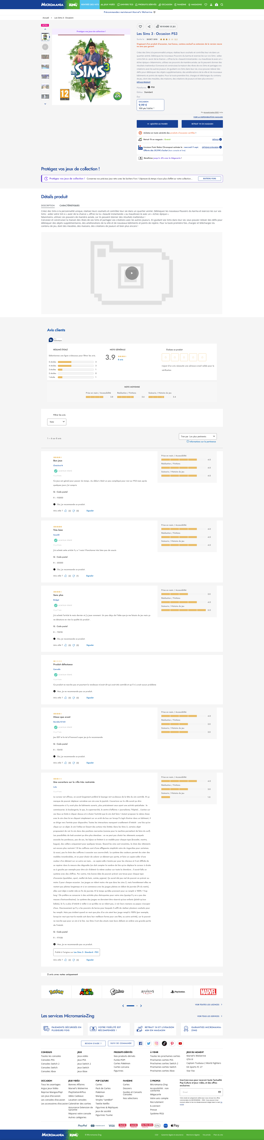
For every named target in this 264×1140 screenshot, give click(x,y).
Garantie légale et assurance (172, 1135)
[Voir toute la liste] (205, 4)
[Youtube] (180, 1043)
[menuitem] (90, 4)
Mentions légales (193, 1135)
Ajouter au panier (158, 124)
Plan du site (218, 1135)
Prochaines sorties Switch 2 (164, 1063)
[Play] (132, 273)
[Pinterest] (172, 1043)
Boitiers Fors (209, 178)
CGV (156, 1135)
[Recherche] (222, 4)
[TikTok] (164, 1043)
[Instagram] (156, 1043)
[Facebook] (140, 1043)
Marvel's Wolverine (196, 1055)
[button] (90, 4)
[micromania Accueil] (59, 4)
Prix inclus (212, 112)
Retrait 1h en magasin (202, 124)
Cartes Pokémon (122, 1063)
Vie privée (207, 1135)
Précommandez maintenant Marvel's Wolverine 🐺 (130, 12)
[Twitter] (148, 1043)
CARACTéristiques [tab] (69, 205)
